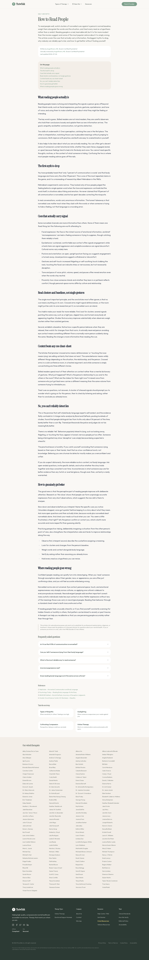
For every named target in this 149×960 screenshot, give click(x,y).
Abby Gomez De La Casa (30, 751)
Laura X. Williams (107, 835)
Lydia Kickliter (53, 845)
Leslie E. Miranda (54, 839)
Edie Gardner (106, 793)
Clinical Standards (124, 914)
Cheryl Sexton (80, 774)
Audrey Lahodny (81, 761)
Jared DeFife (80, 809)
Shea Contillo (53, 878)
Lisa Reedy (52, 842)
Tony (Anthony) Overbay (83, 884)
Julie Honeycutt (54, 826)
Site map (79, 921)
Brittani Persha (80, 767)
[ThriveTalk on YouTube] (24, 925)
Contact (78, 917)
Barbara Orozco (28, 764)
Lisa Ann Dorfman (108, 839)
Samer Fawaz (53, 871)
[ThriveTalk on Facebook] (17, 925)
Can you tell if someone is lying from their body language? (61, 652)
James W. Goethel (55, 809)
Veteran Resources (104, 925)
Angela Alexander (81, 758)
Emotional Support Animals (63, 917)
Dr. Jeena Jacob (107, 790)
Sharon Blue (26, 878)
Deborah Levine (28, 784)
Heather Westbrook (55, 806)
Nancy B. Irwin (80, 855)
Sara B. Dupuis (80, 871)
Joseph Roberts (107, 822)
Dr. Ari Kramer (106, 787)
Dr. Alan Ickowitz (54, 787)
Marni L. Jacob (27, 848)
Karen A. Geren (107, 826)
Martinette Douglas (82, 848)
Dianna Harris (106, 784)
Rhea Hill (25, 868)
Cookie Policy (124, 943)
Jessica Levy (106, 816)
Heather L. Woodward (30, 806)
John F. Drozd (27, 822)
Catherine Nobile (54, 771)
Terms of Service (113, 943)
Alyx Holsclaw (27, 754)
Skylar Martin (106, 878)
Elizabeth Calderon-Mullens (111, 797)
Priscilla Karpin (27, 865)
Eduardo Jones (27, 797)
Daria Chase (80, 780)
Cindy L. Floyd (106, 774)
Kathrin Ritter (80, 829)
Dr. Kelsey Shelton (28, 793)
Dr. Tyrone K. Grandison (83, 793)
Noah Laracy (106, 858)
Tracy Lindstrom (28, 887)
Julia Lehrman (27, 826)
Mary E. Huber (106, 848)
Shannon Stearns (107, 874)
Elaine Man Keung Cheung (57, 797)
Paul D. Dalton (80, 861)
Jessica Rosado (54, 819)
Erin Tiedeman (27, 800)
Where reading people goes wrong (51, 86)
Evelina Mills (53, 800)
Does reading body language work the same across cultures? (62, 676)
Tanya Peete (80, 881)
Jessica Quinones (28, 819)
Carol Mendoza (107, 767)
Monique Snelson (54, 855)
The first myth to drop (47, 71)
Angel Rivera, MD (52, 49)
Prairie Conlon (107, 861)
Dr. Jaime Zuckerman (56, 790)
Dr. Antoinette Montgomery (84, 787)
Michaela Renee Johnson (84, 852)
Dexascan (88, 4)
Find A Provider (129, 4)
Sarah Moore (27, 874)
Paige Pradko (27, 861)
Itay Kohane (79, 806)
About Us (79, 914)
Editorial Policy (123, 921)
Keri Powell (26, 832)
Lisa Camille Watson (29, 842)
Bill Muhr (105, 764)
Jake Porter (106, 806)
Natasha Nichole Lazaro (30, 858)
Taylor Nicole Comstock (109, 881)
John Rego (52, 822)
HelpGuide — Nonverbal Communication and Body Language (58, 689)
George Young (80, 800)
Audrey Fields (53, 761)
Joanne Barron (107, 819)
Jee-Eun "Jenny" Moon (30, 813)
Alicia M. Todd (53, 751)
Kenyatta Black (107, 829)
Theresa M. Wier (54, 884)
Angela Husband (107, 758)
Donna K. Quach (28, 787)
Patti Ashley (53, 861)
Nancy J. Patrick (107, 855)
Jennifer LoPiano (28, 816)
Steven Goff (26, 881)
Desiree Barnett (81, 784)
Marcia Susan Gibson (109, 845)
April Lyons (26, 761)
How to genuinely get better (49, 84)
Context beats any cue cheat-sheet (51, 78)
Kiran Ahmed (80, 832)
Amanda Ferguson (55, 754)
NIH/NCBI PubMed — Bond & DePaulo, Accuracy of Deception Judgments (62, 695)
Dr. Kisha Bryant (54, 793)
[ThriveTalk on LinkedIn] (28, 925)
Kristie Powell (106, 832)
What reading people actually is (50, 68)
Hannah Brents (54, 803)
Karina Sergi (53, 829)
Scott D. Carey (53, 874)
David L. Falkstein (107, 780)
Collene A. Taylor (81, 777)
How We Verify (123, 917)
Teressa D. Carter (28, 884)
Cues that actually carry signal (49, 73)
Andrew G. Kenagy (55, 758)
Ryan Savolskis (27, 871)
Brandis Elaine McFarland (31, 767)
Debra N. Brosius (54, 784)
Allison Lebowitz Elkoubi (110, 751)
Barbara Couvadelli (108, 761)
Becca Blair (52, 764)
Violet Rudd (106, 887)
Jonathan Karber (81, 822)
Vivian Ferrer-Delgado (30, 890)
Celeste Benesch (81, 771)
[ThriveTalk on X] (20, 925)
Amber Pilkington (107, 754)
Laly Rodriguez (53, 835)
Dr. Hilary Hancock (28, 790)
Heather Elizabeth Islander (110, 803)
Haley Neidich (27, 803)
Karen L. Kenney (28, 829)
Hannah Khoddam (81, 803)
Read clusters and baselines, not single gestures (55, 76)
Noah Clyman (80, 858)
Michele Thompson (108, 852)
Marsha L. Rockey (54, 848)
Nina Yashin (52, 858)
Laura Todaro (80, 835)
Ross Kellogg (80, 868)
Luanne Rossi (27, 845)
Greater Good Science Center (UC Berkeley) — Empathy (57, 698)
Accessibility (123, 925)
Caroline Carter (28, 771)
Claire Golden (27, 777)
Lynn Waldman (80, 845)
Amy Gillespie (27, 758)
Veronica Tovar (81, 887)
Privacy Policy (102, 943)
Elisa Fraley (79, 797)
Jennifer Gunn (106, 813)
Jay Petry (105, 809)
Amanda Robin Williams (83, 754)
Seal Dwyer (79, 874)
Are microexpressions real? (50, 668)
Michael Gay (26, 852)
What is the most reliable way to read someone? (58, 660)
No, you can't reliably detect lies (50, 81)
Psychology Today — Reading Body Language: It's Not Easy (58, 692)
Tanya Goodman (54, 881)
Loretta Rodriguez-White (84, 842)
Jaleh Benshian (27, 809)
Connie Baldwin (107, 777)
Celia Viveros (106, 771)
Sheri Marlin (79, 878)
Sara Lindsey (106, 871)
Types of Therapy (61, 4)
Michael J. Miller (54, 852)
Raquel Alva (79, 865)
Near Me (77, 4)
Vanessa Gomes (54, 887)
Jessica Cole (80, 816)
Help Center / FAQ (103, 914)
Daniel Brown (27, 780)
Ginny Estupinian (107, 800)
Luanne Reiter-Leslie (108, 842)
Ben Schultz (79, 764)
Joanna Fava (80, 819)
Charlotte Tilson (54, 774)
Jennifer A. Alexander (56, 813)
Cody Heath (53, 777)
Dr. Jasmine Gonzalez (83, 790)
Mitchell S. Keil (27, 855)
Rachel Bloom (53, 865)
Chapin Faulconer (28, 774)
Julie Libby (79, 826)
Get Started (101, 917)
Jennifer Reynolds (55, 816)
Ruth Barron (106, 868)
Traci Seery (106, 884)
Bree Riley (52, 767)
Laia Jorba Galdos (28, 835)
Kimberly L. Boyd (54, 832)
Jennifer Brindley (81, 813)
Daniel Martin (53, 780)
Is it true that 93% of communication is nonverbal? (59, 644)
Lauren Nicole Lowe (29, 839)
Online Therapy (60, 914)
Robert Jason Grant (55, 868)
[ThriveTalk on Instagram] (13, 925)
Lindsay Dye (79, 839)
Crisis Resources (103, 921)
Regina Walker (106, 865)
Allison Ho (79, 751)
